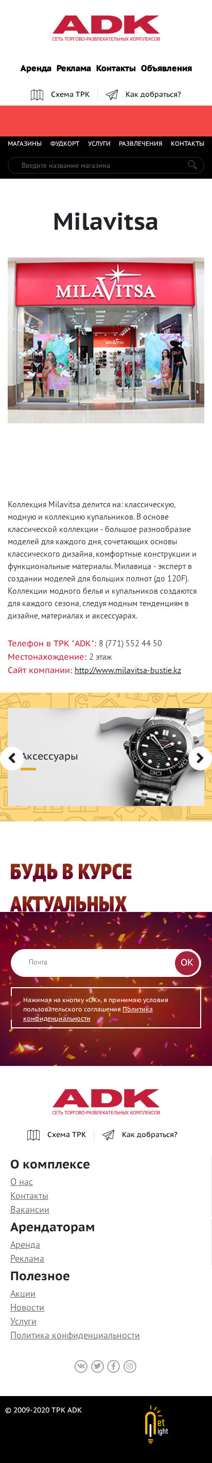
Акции (23, 1293)
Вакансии (29, 1209)
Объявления (166, 69)
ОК (187, 963)
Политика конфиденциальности (75, 1335)
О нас (21, 1181)
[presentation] (12, 758)
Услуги (99, 144)
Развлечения (140, 144)
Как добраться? (153, 94)
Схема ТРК (70, 94)
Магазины (25, 144)
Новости (27, 1307)
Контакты (116, 69)
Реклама (74, 69)
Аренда (36, 69)
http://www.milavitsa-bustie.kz (128, 670)
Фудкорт (64, 144)
